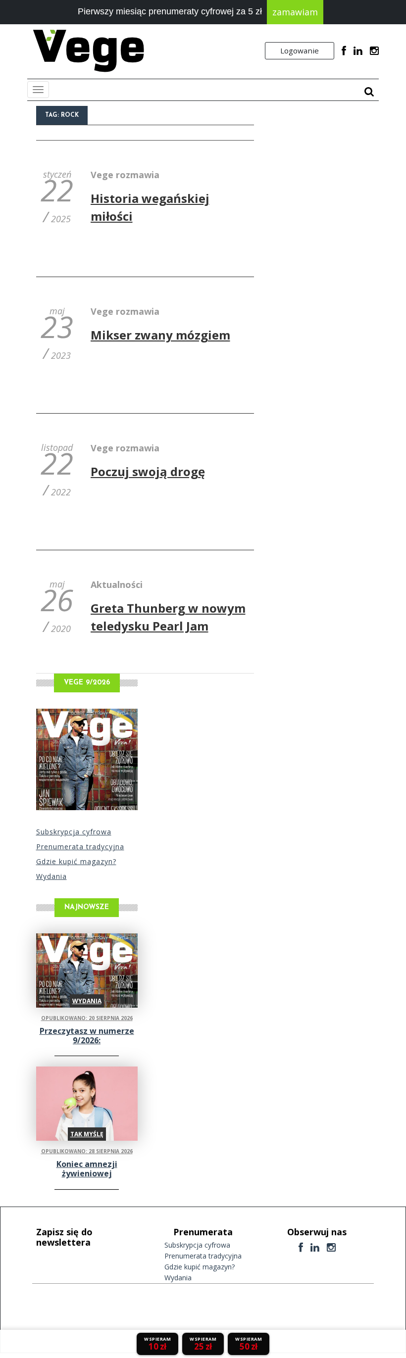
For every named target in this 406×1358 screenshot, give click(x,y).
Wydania (51, 876)
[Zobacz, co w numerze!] (87, 759)
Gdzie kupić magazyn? (76, 861)
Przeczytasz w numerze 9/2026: (87, 1035)
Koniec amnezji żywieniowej (86, 1169)
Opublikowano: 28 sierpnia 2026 (87, 1151)
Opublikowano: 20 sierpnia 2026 (87, 1018)
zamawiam (295, 12)
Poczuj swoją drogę (148, 471)
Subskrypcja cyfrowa (73, 831)
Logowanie (299, 50)
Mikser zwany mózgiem (160, 335)
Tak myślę (86, 1134)
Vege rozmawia (125, 175)
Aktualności (117, 584)
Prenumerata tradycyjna (80, 846)
